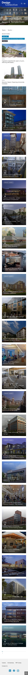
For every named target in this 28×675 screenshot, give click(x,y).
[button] (24, 3)
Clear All (5, 41)
